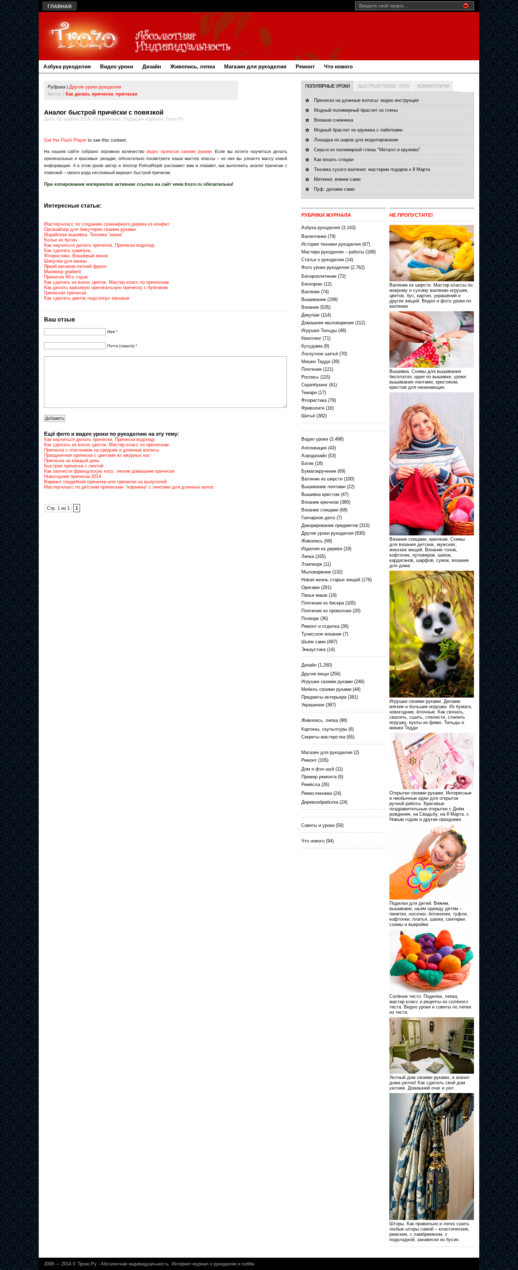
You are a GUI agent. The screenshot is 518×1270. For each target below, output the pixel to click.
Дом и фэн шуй (317, 769)
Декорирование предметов (329, 525)
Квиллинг (311, 338)
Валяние (310, 291)
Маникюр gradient (62, 271)
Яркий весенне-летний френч (75, 266)
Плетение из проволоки (326, 610)
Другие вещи (315, 673)
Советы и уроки (317, 825)
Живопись (312, 541)
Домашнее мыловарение (327, 322)
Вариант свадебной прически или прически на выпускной (105, 481)
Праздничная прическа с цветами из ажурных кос (97, 455)
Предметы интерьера (323, 697)
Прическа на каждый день (72, 460)
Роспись (310, 377)
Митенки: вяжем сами (337, 179)
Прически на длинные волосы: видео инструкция (366, 100)
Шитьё (308, 415)
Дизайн (151, 66)
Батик (307, 463)
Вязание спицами (319, 510)
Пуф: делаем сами (334, 189)
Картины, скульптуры (324, 729)
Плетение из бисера (322, 603)
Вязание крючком (320, 502)
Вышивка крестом (320, 494)
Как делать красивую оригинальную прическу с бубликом (106, 287)
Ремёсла (310, 784)
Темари (309, 392)
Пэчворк (310, 618)
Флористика (314, 400)
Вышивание (313, 299)
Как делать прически (89, 94)
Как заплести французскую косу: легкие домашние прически (109, 471)
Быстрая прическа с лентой (73, 465)
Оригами (310, 587)
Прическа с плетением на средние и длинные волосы (101, 450)
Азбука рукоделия (67, 66)
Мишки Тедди (315, 361)
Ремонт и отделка (320, 626)
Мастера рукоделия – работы (332, 251)
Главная (60, 6)
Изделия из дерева (321, 548)
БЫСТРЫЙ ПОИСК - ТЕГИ (383, 86)
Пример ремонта (319, 776)
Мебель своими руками (326, 689)
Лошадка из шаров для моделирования (356, 139)
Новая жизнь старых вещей (330, 579)
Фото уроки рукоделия (325, 267)
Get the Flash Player (65, 140)
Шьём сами (313, 641)
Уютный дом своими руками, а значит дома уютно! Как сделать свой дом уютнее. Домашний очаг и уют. (429, 1083)
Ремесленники (316, 793)
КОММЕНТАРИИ (433, 86)
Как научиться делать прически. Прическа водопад (99, 245)
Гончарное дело (318, 517)
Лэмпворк (311, 564)
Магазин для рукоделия (255, 66)
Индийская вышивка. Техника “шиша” (83, 234)
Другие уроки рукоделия (95, 87)
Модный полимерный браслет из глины (356, 110)
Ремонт (305, 66)
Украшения (312, 704)
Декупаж (310, 315)
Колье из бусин (60, 240)
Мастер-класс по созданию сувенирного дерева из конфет (106, 224)
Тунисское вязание (321, 634)
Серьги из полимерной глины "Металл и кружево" (367, 149)
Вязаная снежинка (333, 120)
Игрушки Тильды (319, 330)
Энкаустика (313, 649)
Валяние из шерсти (322, 478)
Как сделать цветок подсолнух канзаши (86, 298)
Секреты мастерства (323, 737)
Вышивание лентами (323, 486)
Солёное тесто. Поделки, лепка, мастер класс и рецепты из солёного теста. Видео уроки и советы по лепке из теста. (430, 1004)
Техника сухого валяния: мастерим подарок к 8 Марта (372, 169)
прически (126, 94)
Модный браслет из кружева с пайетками (358, 130)
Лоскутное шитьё (319, 353)
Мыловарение (316, 572)
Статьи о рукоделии (322, 259)
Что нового (338, 66)
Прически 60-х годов (66, 277)
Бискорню (311, 284)
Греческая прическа (65, 292)
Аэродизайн (314, 455)
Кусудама (311, 346)
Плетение (311, 369)
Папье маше (314, 595)
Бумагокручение (318, 471)
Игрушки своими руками (327, 681)
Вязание (310, 307)
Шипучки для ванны (65, 261)
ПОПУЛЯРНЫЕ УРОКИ (327, 86)
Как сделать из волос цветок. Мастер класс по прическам (106, 282)
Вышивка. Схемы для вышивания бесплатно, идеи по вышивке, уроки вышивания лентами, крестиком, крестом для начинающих (427, 379)
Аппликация (314, 447)
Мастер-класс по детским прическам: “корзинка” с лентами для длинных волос (129, 487)
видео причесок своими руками (179, 151)
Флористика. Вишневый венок (76, 255)
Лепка (307, 556)
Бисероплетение (319, 276)
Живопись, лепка (192, 66)
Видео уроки (116, 66)
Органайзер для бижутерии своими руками (90, 229)
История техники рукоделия (331, 244)
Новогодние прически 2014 (72, 476)
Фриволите (313, 408)
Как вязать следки (333, 159)
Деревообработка (319, 802)
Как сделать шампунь (67, 250)
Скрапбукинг (314, 384)
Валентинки (313, 236)
